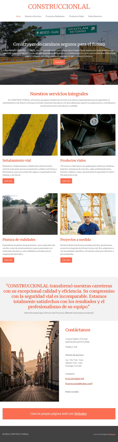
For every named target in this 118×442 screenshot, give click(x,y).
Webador (80, 414)
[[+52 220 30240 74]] (74, 379)
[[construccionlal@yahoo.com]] (78, 383)
